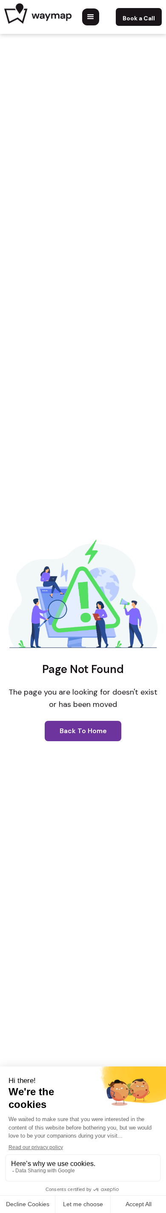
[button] (90, 16)
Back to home (83, 730)
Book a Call (139, 18)
